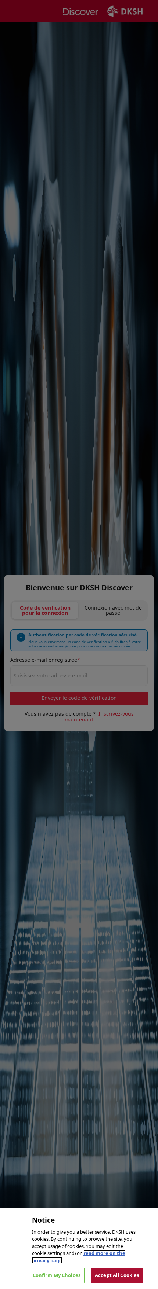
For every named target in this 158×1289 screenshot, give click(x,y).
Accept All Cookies (117, 1275)
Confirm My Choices (56, 1275)
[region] (79, 1248)
